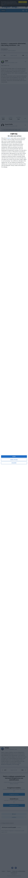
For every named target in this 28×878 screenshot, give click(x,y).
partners (9, 138)
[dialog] (14, 439)
